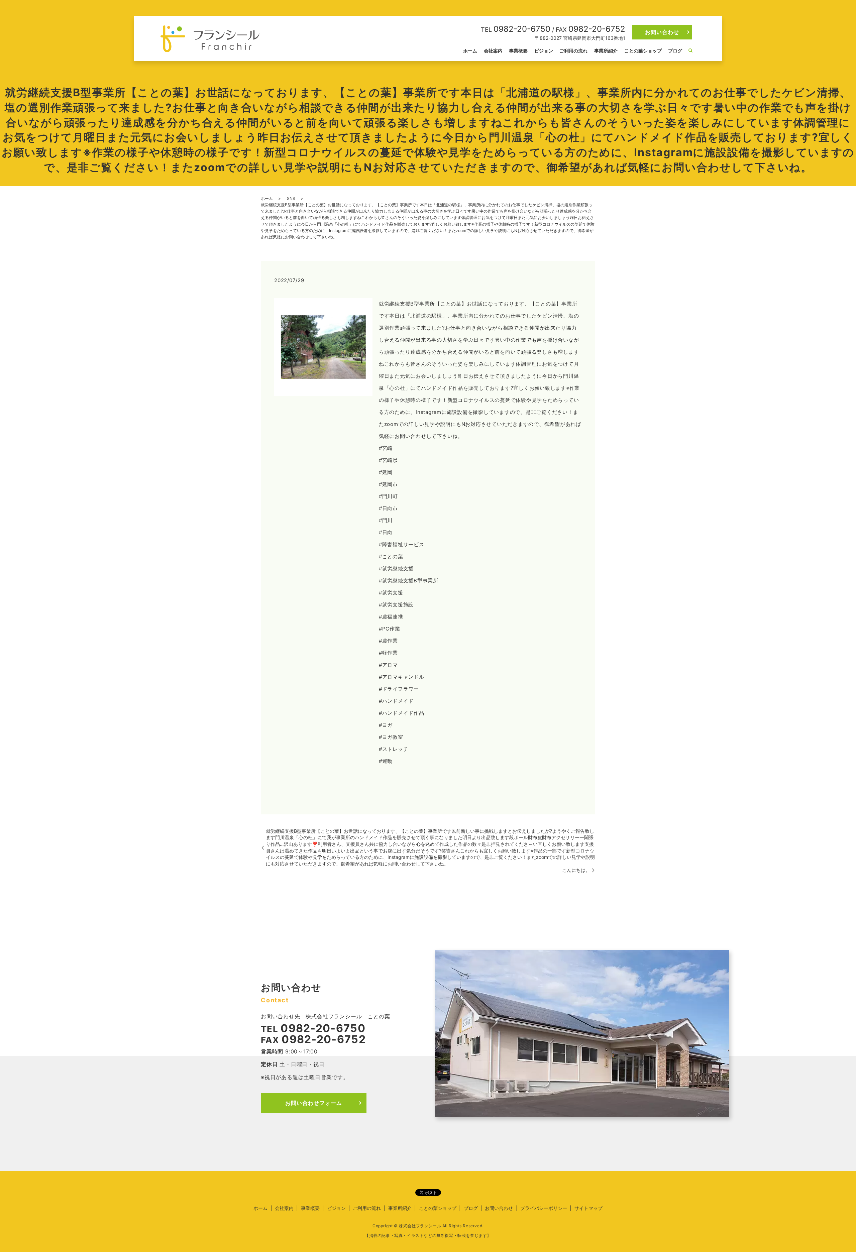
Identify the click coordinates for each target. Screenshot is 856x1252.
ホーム (470, 50)
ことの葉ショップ (643, 50)
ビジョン (543, 50)
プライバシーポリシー (543, 1208)
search (690, 51)
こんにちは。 (576, 870)
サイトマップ (588, 1208)
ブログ (675, 50)
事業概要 (518, 50)
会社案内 (493, 50)
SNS (291, 198)
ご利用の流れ (573, 50)
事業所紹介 (606, 50)
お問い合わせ (662, 32)
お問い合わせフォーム (313, 1103)
